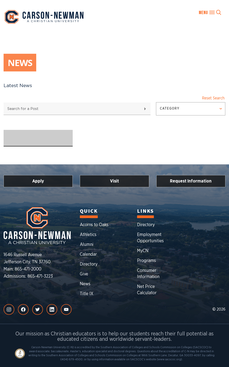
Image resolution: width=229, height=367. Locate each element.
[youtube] (66, 309)
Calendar (88, 254)
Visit (114, 181)
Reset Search (213, 98)
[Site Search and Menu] (210, 12)
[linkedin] (52, 309)
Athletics (88, 234)
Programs (146, 260)
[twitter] (37, 309)
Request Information (191, 181)
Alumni (86, 244)
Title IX (86, 294)
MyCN (142, 251)
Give (84, 274)
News (85, 284)
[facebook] (23, 309)
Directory (89, 264)
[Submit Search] (145, 109)
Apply (38, 181)
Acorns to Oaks (94, 225)
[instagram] (9, 309)
